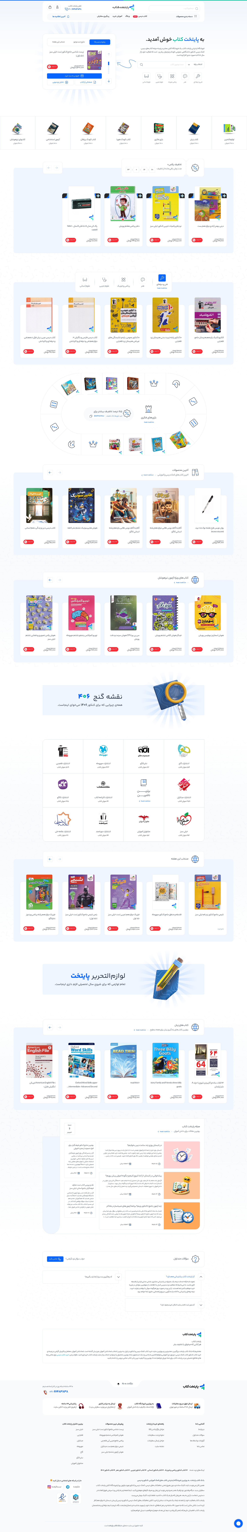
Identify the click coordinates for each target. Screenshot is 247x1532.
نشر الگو (143, 763)
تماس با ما (200, 1446)
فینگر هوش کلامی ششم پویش (168, 635)
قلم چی (80, 1435)
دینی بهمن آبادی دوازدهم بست (211, 226)
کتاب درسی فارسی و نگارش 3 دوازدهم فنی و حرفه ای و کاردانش (83, 339)
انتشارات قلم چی (63, 763)
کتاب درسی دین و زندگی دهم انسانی (40, 528)
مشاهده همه (162, 288)
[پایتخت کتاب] (123, 7)
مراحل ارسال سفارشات (155, 1441)
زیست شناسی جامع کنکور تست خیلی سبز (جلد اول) (67, 54)
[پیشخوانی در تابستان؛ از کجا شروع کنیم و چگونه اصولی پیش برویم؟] (182, 1185)
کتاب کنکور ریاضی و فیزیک (175, 1470)
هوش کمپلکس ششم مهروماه (111, 1435)
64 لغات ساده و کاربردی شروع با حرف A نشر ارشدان (208, 1085)
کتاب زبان (194, 139)
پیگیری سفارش (103, 16)
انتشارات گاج (184, 763)
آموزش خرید (117, 16)
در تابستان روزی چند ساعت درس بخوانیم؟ (144, 1145)
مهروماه (80, 1446)
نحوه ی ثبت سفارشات (156, 1435)
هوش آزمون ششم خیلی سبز (113, 1452)
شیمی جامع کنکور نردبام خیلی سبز (209, 915)
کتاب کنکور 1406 (107, 1470)
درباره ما (201, 1429)
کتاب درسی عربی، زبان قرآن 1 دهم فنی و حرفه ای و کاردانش (39, 339)
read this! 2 (134, 1083)
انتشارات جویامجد (103, 832)
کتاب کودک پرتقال (88, 139)
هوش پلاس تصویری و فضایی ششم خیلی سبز (40, 637)
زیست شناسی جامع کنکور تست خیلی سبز (108, 1429)
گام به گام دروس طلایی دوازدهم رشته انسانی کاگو (166, 530)
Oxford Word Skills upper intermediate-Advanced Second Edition (83, 1085)
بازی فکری (158, 139)
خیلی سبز (184, 832)
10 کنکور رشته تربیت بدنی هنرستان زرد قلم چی (166, 339)
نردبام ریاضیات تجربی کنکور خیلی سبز (166, 226)
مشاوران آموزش (143, 832)
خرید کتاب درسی (63, 1354)
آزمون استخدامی (53, 139)
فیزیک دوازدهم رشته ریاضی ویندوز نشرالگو (40, 916)
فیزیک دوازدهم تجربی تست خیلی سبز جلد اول (123, 916)
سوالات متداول (198, 1435)
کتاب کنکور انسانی (154, 1470)
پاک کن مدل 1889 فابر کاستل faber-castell (82, 228)
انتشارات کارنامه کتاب (103, 797)
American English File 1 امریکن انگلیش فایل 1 (42, 1085)
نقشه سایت (159, 1446)
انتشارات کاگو (63, 797)
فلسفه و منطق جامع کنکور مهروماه (167, 915)
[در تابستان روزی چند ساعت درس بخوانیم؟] (182, 1155)
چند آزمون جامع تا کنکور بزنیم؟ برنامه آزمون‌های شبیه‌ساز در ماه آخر (134, 1206)
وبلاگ (127, 16)
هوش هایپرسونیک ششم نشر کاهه (82, 528)
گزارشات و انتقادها (197, 1441)
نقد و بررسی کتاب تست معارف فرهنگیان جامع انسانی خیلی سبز (82, 1187)
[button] (108, 54)
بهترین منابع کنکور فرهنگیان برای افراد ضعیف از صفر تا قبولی (81, 1147)
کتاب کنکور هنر (122, 1470)
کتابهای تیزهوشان (17, 139)
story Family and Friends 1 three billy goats (166, 1085)
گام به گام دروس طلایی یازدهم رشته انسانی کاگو (124, 530)
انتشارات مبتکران (184, 797)
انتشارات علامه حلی (63, 832)
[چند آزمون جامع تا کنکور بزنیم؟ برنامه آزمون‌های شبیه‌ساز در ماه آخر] (182, 1215)
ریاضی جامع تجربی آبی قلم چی (112, 1441)
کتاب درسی (142, 16)
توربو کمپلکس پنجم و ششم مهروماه (81, 635)
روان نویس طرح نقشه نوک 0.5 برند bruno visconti (209, 530)
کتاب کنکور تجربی (138, 1470)
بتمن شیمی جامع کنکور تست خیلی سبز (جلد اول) (81, 916)
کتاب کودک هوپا (123, 139)
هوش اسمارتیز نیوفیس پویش (211, 635)
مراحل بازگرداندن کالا (156, 1429)
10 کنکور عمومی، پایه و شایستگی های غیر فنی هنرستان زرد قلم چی (123, 339)
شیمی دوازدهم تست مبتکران (112, 1446)
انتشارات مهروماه (103, 763)
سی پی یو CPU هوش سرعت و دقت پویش (124, 637)
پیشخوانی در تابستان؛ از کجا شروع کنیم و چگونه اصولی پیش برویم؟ (133, 1176)
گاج (81, 1452)
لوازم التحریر (229, 139)
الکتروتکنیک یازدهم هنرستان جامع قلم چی (209, 339)
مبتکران (80, 1441)
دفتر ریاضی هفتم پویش (129, 226)
